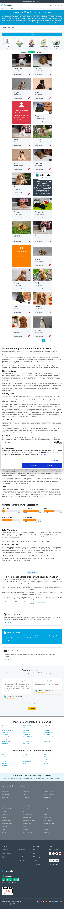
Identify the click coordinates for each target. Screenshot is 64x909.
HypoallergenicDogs (44, 47)
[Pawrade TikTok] (57, 853)
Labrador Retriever (27, 814)
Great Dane (4, 811)
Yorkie (45, 835)
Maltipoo (4, 817)
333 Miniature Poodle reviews (39, 713)
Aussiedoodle (26, 791)
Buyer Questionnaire (7, 857)
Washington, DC (27, 743)
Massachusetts (6, 759)
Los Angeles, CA (48, 734)
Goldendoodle (47, 809)
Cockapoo (25, 803)
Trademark (24, 903)
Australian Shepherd (48, 791)
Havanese (25, 811)
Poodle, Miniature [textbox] (8, 27)
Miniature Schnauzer (7, 823)
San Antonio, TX (48, 739)
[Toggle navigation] (61, 5)
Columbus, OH (48, 728)
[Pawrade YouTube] (60, 853)
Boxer (3, 800)
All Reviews (32, 708)
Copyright (4, 903)
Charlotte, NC (5, 728)
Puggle (3, 829)
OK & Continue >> (52, 465)
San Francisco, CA (27, 741)
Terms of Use (18, 903)
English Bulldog (5, 806)
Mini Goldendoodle (6, 820)
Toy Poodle (25, 835)
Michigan (25, 759)
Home (3, 8)
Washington (5, 765)
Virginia (46, 763)
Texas (24, 763)
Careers (35, 860)
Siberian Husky (47, 832)
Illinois (45, 756)
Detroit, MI (46, 730)
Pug (45, 826)
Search (32, 34)
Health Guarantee (22, 120)
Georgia (25, 756)
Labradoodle (5, 814)
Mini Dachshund (47, 817)
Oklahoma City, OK (49, 736)
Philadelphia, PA (6, 739)
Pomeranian (5, 826)
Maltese (45, 814)
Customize (31, 465)
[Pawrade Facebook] (50, 853)
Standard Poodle (6, 835)
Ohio (45, 761)
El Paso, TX (5, 732)
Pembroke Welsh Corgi (49, 823)
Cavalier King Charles (28, 800)
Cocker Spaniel (47, 803)
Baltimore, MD (27, 725)
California (25, 754)
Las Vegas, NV (26, 734)
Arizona (4, 754)
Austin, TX (4, 725)
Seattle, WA (5, 743)
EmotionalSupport (31, 47)
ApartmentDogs (56, 47)
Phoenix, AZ (26, 739)
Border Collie (26, 797)
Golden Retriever (27, 809)
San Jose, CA (47, 741)
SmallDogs (7, 47)
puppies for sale (41, 602)
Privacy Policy (11, 903)
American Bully (5, 791)
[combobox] (31, 28)
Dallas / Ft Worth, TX (7, 730)
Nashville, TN (5, 736)
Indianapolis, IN (48, 732)
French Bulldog (26, 806)
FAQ (19, 853)
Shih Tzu (4, 832)
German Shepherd (6, 809)
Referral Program (37, 864)
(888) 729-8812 (54, 5)
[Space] (7, 870)
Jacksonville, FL (6, 734)
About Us (35, 849)
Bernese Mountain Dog (49, 794)
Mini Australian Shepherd (29, 820)
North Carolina (27, 761)
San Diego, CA (6, 741)
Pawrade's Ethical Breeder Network (10, 905)
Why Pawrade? (21, 849)
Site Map (20, 860)
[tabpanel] (16, 689)
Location (24, 860)
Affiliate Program (37, 857)
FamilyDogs (19, 47)
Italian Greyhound (48, 811)
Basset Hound (5, 794)
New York (4, 761)
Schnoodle (25, 829)
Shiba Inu (46, 829)
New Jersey (47, 759)
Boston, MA (47, 725)
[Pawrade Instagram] (53, 853)
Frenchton (46, 806)
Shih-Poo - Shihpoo (27, 832)
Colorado (46, 754)
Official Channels (53, 849)
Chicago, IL (26, 728)
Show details (55, 460)
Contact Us (20, 857)
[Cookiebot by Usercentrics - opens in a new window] (55, 442)
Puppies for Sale (9, 8)
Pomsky (25, 826)
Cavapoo (46, 800)
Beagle (24, 794)
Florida (4, 756)
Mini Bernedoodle (27, 817)
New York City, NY (27, 736)
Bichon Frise (5, 797)
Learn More (7, 623)
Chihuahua (4, 803)
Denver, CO (26, 730)
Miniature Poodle (48, 820)
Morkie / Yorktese (27, 823)
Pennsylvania (5, 763)
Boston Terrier (47, 797)
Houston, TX (26, 732)
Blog (34, 853)
